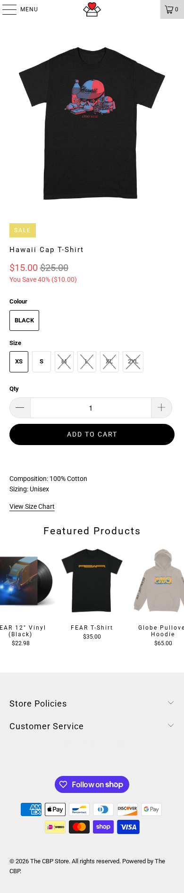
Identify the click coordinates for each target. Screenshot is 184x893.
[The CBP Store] (92, 9)
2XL (133, 361)
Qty (14, 388)
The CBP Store (49, 861)
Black (24, 320)
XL (109, 361)
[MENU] (4, 9)
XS (19, 361)
